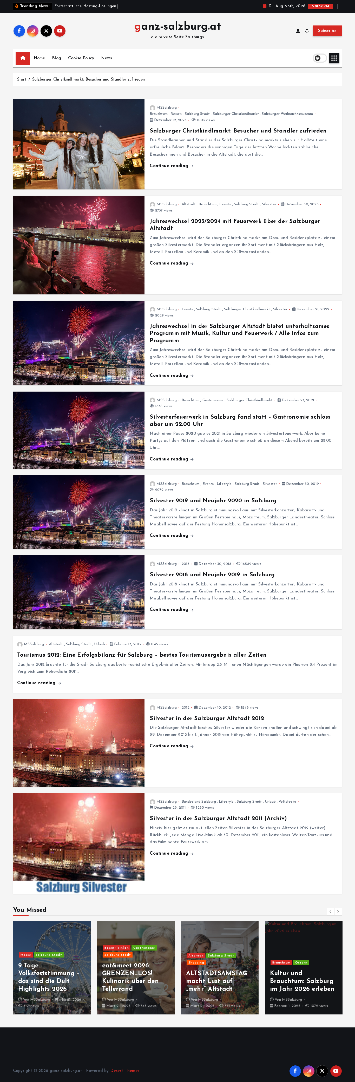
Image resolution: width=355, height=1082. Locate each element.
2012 (186, 708)
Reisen (176, 114)
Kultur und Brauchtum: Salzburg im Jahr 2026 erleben (218, 981)
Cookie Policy (81, 58)
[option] (52, 967)
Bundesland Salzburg (199, 802)
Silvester (269, 204)
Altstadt (189, 204)
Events (225, 204)
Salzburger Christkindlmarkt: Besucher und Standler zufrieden (88, 80)
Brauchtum (158, 114)
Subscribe (327, 31)
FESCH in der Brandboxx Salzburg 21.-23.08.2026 (301, 981)
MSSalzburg (166, 108)
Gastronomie (213, 400)
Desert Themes (125, 1071)
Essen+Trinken (33, 947)
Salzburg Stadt (197, 114)
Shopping (112, 962)
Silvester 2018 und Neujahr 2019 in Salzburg (212, 575)
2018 (186, 564)
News (106, 58)
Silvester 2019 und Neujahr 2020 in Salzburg (213, 501)
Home (39, 58)
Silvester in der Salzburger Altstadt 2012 (207, 719)
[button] (330, 911)
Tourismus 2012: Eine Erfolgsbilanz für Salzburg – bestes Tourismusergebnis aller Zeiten (142, 655)
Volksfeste (287, 802)
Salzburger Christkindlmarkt (236, 114)
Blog (56, 58)
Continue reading (170, 166)
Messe (277, 962)
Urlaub (99, 644)
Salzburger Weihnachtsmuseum (287, 114)
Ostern (217, 962)
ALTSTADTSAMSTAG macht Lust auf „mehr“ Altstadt (132, 981)
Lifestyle (224, 484)
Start (22, 80)
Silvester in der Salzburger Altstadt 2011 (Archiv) (218, 819)
